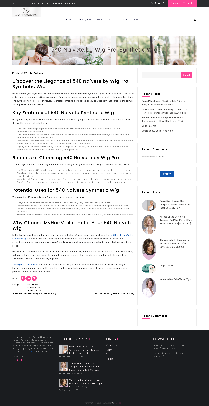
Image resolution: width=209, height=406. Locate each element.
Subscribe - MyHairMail (182, 3)
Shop (111, 19)
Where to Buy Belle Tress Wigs (157, 130)
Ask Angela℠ (84, 19)
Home (69, 19)
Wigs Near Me (149, 126)
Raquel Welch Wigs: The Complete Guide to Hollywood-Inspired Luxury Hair (175, 204)
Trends (124, 19)
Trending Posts (34, 290)
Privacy (109, 358)
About (137, 19)
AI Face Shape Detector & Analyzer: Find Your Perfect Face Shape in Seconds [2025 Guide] (176, 220)
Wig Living (19, 21)
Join (33, 351)
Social (100, 19)
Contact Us (111, 345)
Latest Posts (32, 284)
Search (187, 74)
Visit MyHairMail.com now (25, 264)
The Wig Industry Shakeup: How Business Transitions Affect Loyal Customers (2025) (175, 243)
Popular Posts (33, 287)
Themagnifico (119, 403)
